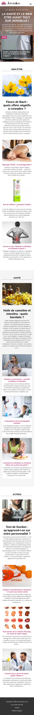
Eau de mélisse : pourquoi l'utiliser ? (17, 205)
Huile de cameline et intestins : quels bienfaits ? (17, 314)
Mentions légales (17, 710)
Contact (17, 707)
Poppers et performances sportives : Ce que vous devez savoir (17, 591)
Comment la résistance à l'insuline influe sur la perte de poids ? (17, 464)
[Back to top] (28, 709)
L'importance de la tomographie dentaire (17, 422)
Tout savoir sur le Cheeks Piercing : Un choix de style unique (17, 633)
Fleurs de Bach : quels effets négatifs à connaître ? (17, 105)
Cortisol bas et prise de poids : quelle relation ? (17, 675)
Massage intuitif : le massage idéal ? (17, 165)
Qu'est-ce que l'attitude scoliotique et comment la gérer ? (17, 247)
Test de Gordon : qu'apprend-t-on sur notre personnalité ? (17, 530)
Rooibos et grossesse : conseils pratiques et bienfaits (17, 380)
